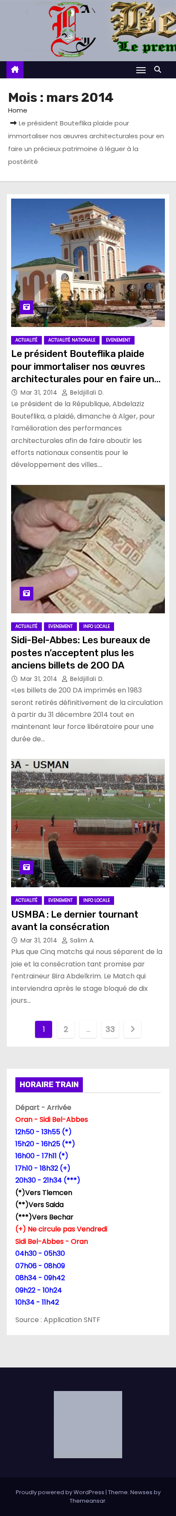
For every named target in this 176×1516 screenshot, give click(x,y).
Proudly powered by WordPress (61, 1492)
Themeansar (88, 1501)
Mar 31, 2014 (40, 392)
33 (110, 1029)
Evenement (118, 340)
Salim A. (81, 940)
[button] (160, 69)
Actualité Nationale (71, 340)
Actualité (26, 340)
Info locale (96, 626)
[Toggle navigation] (141, 70)
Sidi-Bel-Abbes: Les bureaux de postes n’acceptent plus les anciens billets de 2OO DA (80, 652)
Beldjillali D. (86, 392)
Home (17, 110)
